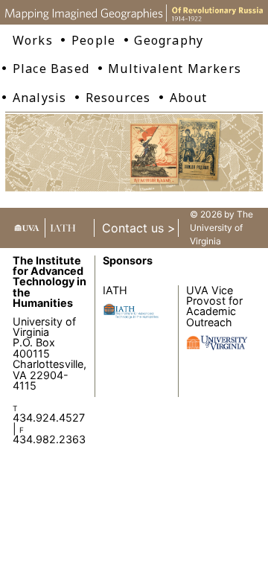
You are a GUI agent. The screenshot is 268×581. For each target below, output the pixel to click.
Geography (168, 40)
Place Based (51, 68)
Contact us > (139, 227)
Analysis (40, 97)
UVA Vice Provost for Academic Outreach (214, 306)
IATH (115, 290)
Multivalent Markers (174, 68)
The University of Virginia (221, 228)
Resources (118, 97)
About (189, 97)
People (93, 40)
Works (33, 40)
